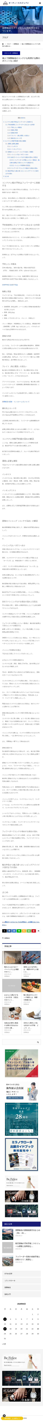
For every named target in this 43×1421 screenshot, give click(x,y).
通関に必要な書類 (12, 143)
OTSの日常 (8, 1274)
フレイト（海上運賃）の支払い (18, 135)
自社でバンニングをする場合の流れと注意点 (22, 157)
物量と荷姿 (12, 130)
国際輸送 (15, 53)
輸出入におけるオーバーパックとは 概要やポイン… (11, 969)
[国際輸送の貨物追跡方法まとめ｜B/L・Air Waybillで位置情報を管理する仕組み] (7, 1234)
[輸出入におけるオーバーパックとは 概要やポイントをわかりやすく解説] (12, 957)
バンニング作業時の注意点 (20, 165)
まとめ (6, 176)
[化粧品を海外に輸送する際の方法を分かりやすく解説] (12, 1013)
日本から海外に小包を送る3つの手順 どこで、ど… (31, 1025)
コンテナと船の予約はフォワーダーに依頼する (18, 122)
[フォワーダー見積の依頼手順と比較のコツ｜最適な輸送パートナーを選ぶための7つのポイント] (7, 1260)
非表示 (23, 117)
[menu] (40, 3)
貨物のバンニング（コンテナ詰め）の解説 (22, 152)
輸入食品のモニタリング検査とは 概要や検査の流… (30, 997)
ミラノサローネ (10, 1280)
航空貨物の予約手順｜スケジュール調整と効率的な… (27, 1244)
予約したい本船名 (14, 127)
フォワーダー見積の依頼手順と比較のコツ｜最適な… (27, 1258)
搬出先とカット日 (14, 138)
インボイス (12, 146)
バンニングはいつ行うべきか (17, 154)
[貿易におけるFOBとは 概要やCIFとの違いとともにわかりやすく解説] (31, 957)
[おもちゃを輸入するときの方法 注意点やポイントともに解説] (12, 985)
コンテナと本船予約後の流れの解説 (14, 141)
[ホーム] (3, 44)
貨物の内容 (12, 133)
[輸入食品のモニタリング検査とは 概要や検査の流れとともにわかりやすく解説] (31, 985)
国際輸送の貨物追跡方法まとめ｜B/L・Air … (27, 1231)
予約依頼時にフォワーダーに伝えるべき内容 (20, 124)
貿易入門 (8, 1294)
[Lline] (19, 931)
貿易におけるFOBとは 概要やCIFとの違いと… (31, 969)
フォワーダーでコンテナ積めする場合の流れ (22, 168)
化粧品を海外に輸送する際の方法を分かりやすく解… (11, 1025)
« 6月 (4, 1344)
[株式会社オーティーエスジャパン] (16, 3)
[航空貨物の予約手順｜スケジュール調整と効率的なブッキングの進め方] (7, 1247)
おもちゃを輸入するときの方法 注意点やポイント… (11, 997)
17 (5, 1329)
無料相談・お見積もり (12, 1418)
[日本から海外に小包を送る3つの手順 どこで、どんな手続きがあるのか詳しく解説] (31, 1013)
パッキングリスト (14, 149)
